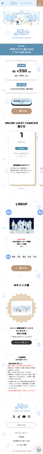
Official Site (21, 425)
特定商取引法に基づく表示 (21, 441)
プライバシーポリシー (21, 433)
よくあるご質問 (21, 445)
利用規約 (21, 437)
